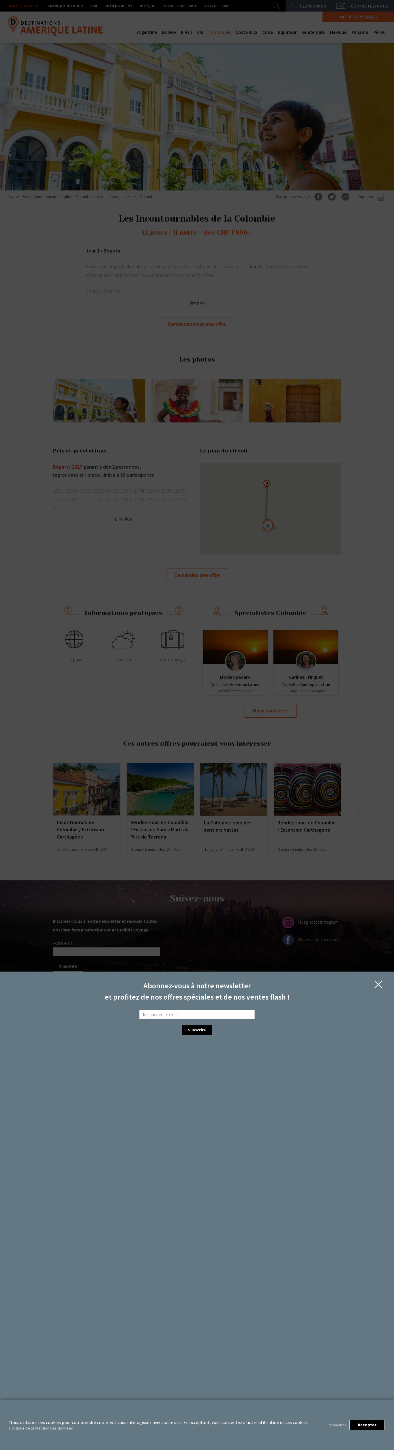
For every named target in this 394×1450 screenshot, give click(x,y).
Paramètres (337, 1424)
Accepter (367, 1424)
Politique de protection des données (41, 1428)
